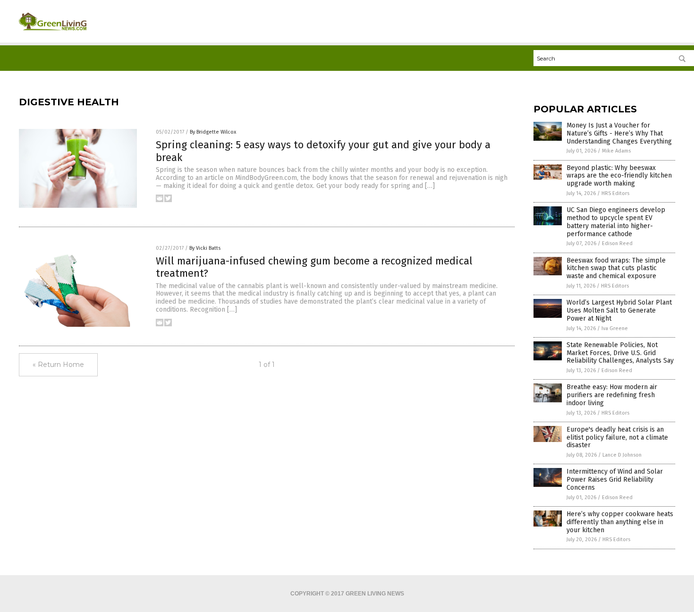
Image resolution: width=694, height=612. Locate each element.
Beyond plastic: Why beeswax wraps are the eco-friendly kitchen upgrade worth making (619, 176)
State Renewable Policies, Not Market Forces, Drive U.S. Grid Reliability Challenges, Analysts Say (620, 353)
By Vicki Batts (204, 248)
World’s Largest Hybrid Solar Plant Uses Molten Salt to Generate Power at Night (619, 310)
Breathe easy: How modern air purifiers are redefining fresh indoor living (612, 395)
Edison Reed (617, 243)
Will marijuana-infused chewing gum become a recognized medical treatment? (314, 267)
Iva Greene (614, 328)
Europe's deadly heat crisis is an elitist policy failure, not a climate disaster (617, 437)
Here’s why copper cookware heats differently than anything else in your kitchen (620, 522)
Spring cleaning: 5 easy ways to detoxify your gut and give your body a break (323, 150)
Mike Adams (616, 151)
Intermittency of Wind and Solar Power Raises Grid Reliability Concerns (615, 480)
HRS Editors (615, 193)
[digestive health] (52, 33)
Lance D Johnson (622, 455)
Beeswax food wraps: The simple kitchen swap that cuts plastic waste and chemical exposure (616, 268)
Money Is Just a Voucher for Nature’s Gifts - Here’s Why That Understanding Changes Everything (619, 133)
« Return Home (58, 364)
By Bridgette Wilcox (213, 132)
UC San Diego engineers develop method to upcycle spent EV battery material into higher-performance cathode (616, 222)
